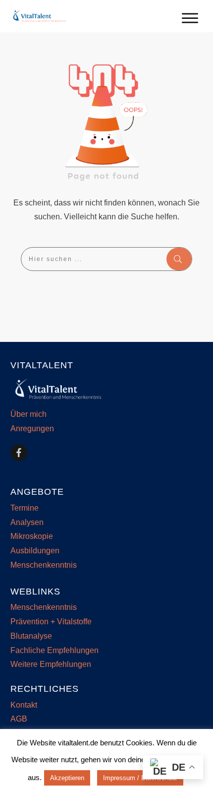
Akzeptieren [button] (67, 778)
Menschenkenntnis (43, 565)
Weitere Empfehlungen (50, 664)
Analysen (27, 522)
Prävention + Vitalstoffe (51, 621)
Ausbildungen (34, 550)
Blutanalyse (31, 636)
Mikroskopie (31, 536)
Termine (24, 508)
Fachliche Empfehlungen (54, 650)
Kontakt (23, 705)
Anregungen (32, 428)
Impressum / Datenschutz (140, 778)
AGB (18, 719)
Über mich (28, 414)
